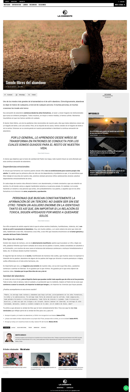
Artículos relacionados (11, 349)
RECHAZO (43, 327)
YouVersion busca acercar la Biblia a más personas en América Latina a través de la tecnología (107, 152)
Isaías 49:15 (73, 318)
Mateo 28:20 (53, 322)
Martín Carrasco (12, 86)
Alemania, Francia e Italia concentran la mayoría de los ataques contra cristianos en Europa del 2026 (107, 172)
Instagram (107, 94)
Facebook (108, 97)
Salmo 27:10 (60, 315)
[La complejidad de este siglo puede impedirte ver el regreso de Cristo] (44, 359)
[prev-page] (4, 373)
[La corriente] (65, 13)
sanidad (13, 327)
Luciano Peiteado (94, 135)
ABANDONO (36, 327)
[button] (121, 1)
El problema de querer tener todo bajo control (14, 367)
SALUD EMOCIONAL (21, 327)
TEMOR (30, 327)
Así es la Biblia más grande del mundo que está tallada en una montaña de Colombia (107, 132)
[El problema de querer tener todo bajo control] (16, 359)
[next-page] (7, 373)
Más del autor (25, 349)
